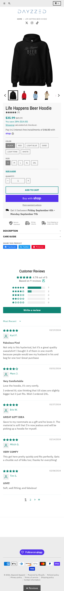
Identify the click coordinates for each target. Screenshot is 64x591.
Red (20, 145)
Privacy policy (16, 577)
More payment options (32, 205)
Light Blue (32, 145)
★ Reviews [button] (32, 588)
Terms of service (31, 577)
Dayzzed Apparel (18, 575)
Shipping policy (47, 577)
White (25, 151)
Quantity (10, 176)
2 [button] (30, 499)
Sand (44, 145)
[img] (10, 330)
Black (10, 145)
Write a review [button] (32, 310)
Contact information (32, 580)
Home (19, 19)
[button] (18, 288)
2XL (34, 163)
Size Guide (11, 171)
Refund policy (53, 575)
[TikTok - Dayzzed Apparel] (37, 23)
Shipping (10, 125)
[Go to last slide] (5, 95)
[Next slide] (59, 95)
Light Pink (12, 151)
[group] (13, 95)
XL (27, 163)
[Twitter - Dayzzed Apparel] (27, 23)
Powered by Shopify (36, 575)
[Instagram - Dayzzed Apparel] (32, 23)
